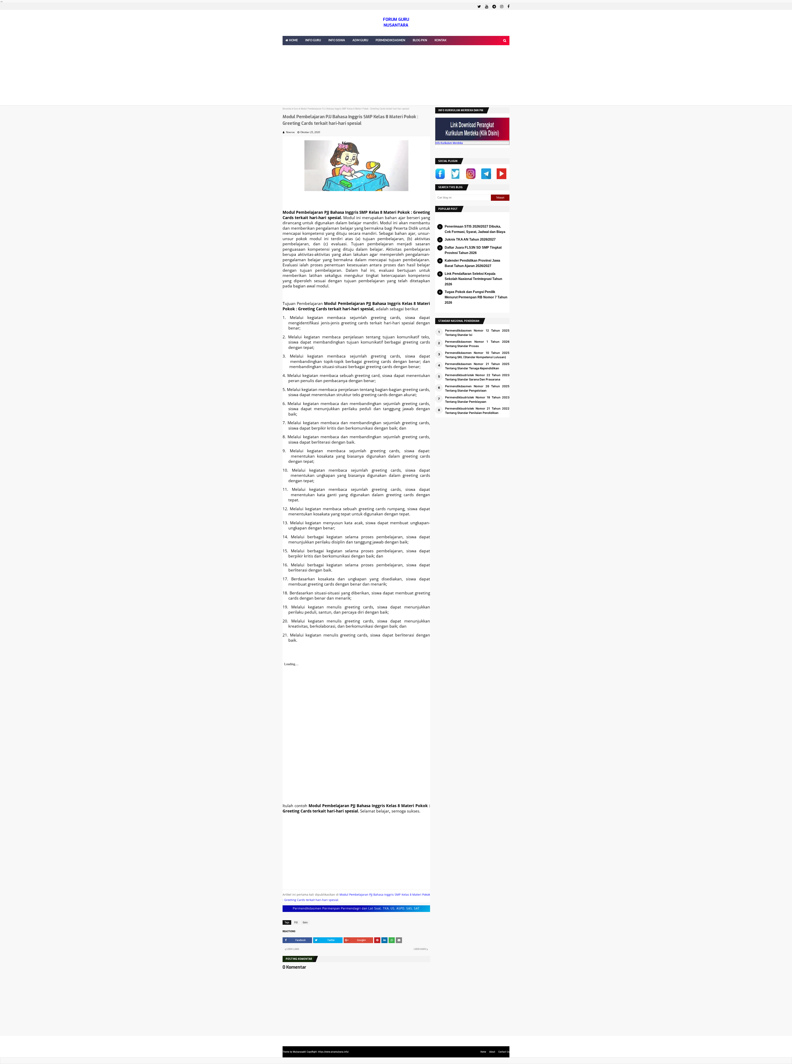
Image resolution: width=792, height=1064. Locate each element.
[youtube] (486, 6)
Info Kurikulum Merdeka (449, 143)
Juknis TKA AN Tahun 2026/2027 (470, 239)
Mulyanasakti (299, 1051)
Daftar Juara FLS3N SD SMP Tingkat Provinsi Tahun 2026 (473, 250)
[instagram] (501, 6)
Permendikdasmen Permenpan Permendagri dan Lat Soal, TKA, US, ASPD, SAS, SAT (356, 908)
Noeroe (290, 132)
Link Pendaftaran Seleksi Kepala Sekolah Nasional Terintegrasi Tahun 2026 (473, 279)
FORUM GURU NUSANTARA (396, 22)
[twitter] (479, 6)
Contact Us (503, 1051)
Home (483, 1051)
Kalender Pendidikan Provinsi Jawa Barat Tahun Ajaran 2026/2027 (472, 263)
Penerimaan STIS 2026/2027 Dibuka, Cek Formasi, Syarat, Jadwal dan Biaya (475, 229)
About (492, 1051)
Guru (295, 108)
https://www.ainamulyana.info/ (333, 1051)
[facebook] (507, 6)
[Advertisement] (396, 76)
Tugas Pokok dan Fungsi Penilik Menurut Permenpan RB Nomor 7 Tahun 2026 (476, 297)
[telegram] (494, 6)
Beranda (287, 108)
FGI (296, 922)
